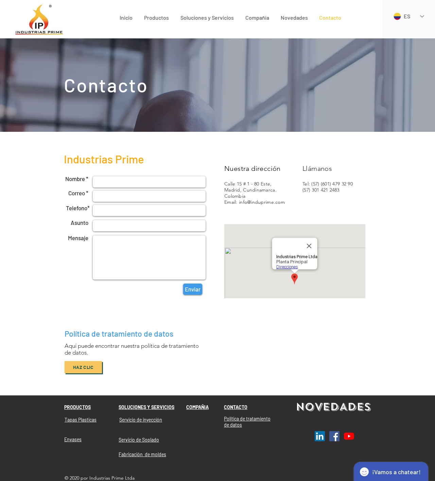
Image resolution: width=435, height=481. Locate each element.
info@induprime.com (262, 202)
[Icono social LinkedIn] (320, 436)
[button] (156, 17)
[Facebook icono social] (334, 436)
